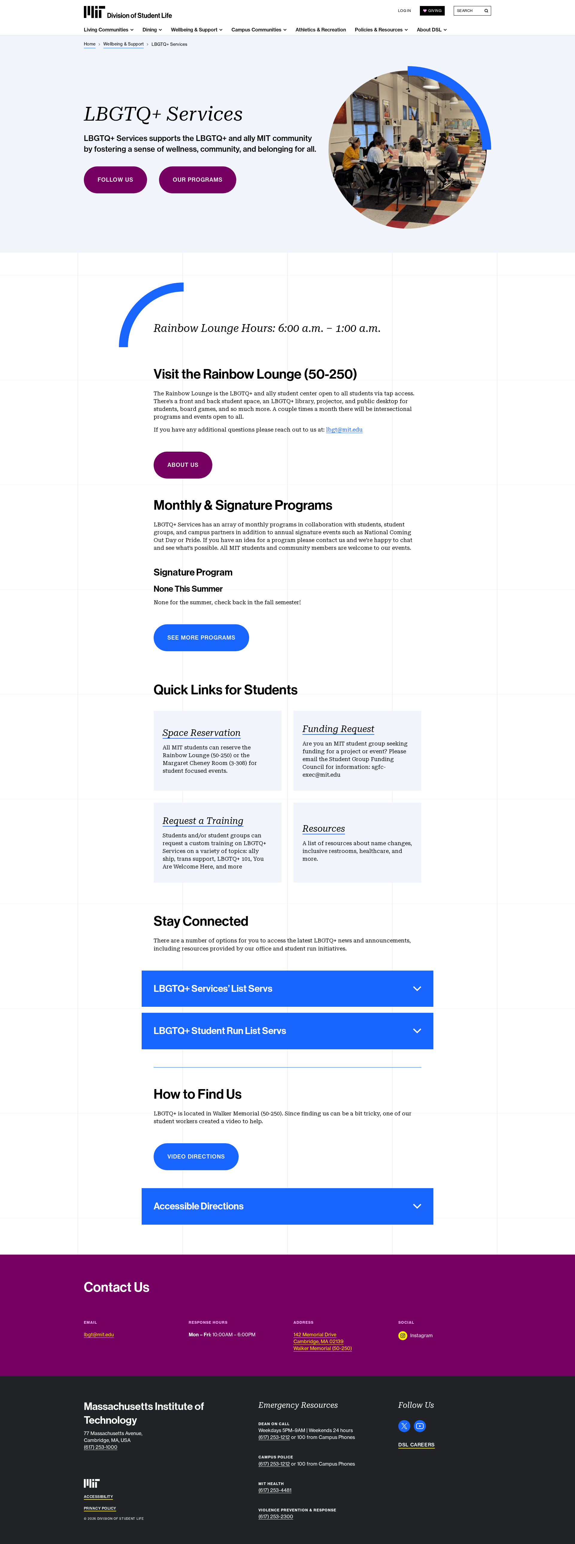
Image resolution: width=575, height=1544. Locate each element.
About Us (183, 464)
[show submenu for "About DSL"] (445, 30)
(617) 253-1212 (274, 1437)
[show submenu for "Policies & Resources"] (406, 30)
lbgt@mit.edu (344, 429)
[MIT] (92, 1483)
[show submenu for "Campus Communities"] (285, 30)
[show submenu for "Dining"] (160, 30)
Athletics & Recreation (321, 30)
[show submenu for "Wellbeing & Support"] (221, 30)
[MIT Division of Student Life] (128, 12)
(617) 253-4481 (274, 1490)
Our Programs (198, 179)
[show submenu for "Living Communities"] (132, 30)
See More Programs (201, 637)
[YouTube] (420, 1426)
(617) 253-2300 (275, 1516)
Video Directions (196, 1156)
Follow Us (115, 179)
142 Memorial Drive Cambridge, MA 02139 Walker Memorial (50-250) (322, 1341)
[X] (404, 1426)
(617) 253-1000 (100, 1447)
